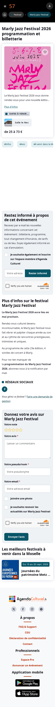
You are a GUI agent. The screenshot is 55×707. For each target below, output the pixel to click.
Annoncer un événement (27, 665)
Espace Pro (27, 659)
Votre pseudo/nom (16, 464)
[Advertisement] (27, 179)
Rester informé (38, 273)
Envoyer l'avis (16, 537)
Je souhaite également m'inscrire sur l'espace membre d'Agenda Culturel (30, 259)
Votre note (10, 424)
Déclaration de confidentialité (27, 638)
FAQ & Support (28, 626)
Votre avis (10, 436)
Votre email (11, 481)
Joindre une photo (21, 498)
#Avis (22, 144)
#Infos (7, 144)
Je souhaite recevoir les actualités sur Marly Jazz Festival (30, 509)
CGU (27, 632)
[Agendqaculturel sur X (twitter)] (13, 609)
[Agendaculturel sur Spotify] (41, 609)
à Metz (35, 574)
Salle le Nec (22, 122)
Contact (27, 644)
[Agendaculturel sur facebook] (23, 609)
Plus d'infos (11, 107)
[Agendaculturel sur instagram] (32, 609)
